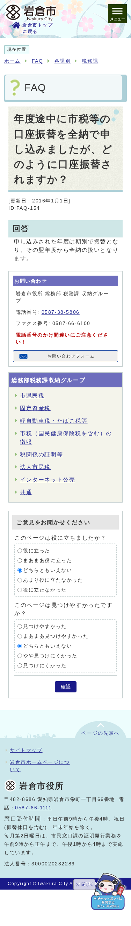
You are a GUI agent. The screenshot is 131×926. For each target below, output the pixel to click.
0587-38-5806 (61, 312)
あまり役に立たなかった (53, 580)
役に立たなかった (45, 590)
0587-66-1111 (33, 807)
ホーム (12, 61)
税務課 (90, 61)
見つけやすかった (45, 626)
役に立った (36, 550)
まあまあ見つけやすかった (55, 636)
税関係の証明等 (41, 454)
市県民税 (32, 396)
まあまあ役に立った (47, 560)
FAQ (37, 61)
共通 (26, 492)
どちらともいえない (47, 570)
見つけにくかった (45, 665)
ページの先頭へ (100, 733)
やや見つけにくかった (50, 655)
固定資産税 (35, 408)
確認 (66, 686)
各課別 (62, 61)
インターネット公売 (47, 480)
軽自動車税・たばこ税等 (54, 421)
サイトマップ (26, 750)
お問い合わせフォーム (71, 356)
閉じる (87, 884)
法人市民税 (35, 467)
